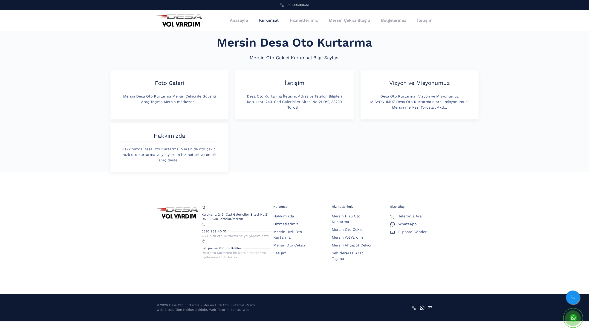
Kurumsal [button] (269, 20)
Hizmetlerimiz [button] (304, 20)
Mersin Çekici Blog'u (349, 20)
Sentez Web (240, 309)
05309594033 (297, 5)
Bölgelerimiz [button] (393, 20)
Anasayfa (239, 20)
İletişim (425, 20)
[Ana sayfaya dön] (179, 20)
